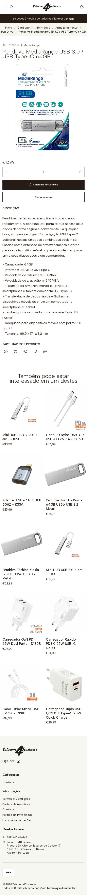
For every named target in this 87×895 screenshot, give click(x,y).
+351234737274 (17, 836)
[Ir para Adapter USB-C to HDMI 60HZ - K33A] (22, 474)
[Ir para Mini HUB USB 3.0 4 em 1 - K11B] (65, 544)
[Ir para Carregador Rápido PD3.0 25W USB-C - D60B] (65, 613)
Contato (8, 782)
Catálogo (23, 27)
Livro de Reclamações (17, 820)
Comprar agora (43, 197)
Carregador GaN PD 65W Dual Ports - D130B (21, 641)
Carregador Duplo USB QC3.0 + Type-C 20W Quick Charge (63, 713)
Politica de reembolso (17, 804)
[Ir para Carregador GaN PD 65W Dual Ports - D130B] (22, 613)
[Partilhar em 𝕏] (15, 351)
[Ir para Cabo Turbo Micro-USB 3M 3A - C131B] (22, 683)
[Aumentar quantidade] (80, 172)
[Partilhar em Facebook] (5, 351)
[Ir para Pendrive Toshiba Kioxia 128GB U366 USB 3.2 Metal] (22, 544)
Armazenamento (66, 27)
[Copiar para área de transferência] (45, 351)
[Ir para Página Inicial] (46, 7)
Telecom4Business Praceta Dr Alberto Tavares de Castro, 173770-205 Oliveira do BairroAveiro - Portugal (33, 847)
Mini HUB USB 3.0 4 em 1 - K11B (65, 572)
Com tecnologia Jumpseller (57, 888)
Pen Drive (7, 31)
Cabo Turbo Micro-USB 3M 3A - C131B (20, 711)
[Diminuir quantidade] (6, 172)
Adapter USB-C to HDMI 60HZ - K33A (21, 502)
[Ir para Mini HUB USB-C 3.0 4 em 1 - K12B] (22, 409)
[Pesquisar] (11, 7)
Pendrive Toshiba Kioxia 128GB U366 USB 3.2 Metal (20, 574)
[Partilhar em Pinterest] (35, 351)
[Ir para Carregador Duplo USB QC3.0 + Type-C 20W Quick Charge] (65, 683)
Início (8, 27)
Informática (42, 27)
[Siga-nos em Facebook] (18, 761)
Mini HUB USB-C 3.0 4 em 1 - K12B (20, 437)
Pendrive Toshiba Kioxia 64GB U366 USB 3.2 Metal (64, 504)
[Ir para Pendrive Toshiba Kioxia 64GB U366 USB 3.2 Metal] (65, 474)
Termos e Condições (16, 798)
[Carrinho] (82, 7)
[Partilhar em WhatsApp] (25, 351)
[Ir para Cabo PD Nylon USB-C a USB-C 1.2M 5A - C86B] (65, 409)
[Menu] (5, 7)
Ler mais (69, 19)
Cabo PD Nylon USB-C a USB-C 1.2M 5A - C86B (65, 437)
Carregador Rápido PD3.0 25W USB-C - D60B (62, 643)
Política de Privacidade (17, 815)
